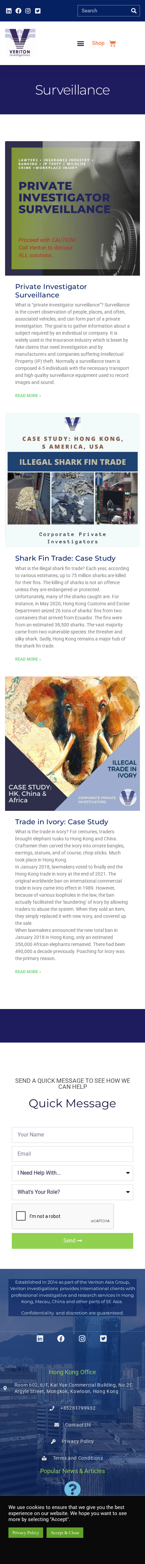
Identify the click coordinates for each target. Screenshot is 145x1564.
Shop (98, 43)
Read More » (28, 395)
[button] (80, 43)
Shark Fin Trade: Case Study (65, 558)
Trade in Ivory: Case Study (61, 822)
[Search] (134, 10)
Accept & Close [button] (65, 1532)
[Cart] (112, 43)
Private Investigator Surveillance (51, 290)
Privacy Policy (25, 1532)
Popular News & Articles (72, 1470)
